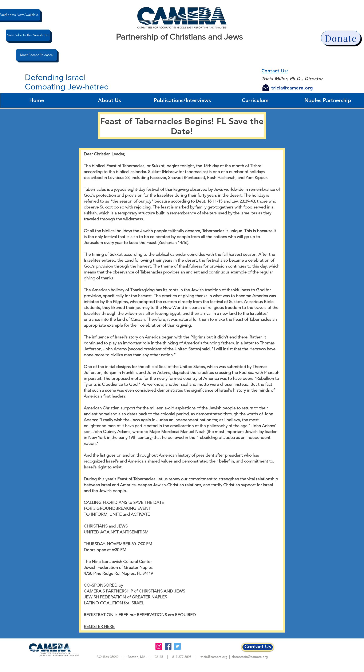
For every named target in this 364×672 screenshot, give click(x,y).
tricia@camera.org (214, 657)
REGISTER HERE (99, 626)
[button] (109, 100)
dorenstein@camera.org (250, 657)
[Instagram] (158, 646)
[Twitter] (177, 646)
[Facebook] (168, 646)
